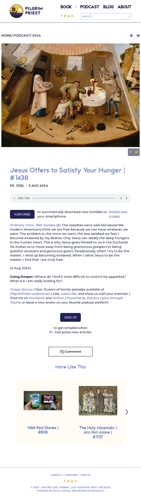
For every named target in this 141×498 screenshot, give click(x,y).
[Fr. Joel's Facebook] (62, 15)
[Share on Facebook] (131, 152)
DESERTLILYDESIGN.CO (91, 490)
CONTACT (56, 475)
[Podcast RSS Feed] (72, 15)
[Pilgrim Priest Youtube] (69, 15)
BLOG (108, 7)
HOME (6, 35)
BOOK (66, 7)
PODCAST (89, 7)
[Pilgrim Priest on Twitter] (66, 15)
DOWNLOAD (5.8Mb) (118, 214)
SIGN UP (70, 317)
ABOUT (124, 7)
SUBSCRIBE (22, 214)
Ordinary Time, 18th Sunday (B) (35, 225)
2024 (36, 35)
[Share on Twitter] (136, 152)
